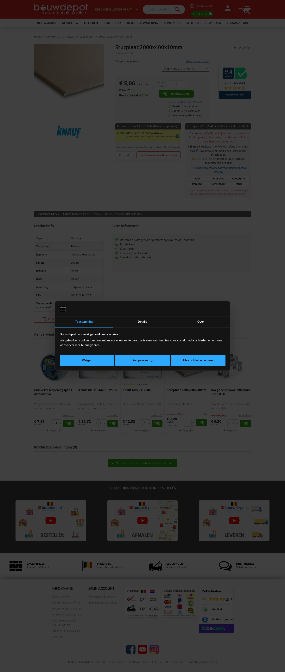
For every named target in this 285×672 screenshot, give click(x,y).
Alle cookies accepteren (198, 360)
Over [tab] (200, 321)
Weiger (87, 360)
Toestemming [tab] (84, 321)
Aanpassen (140, 360)
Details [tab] (142, 321)
